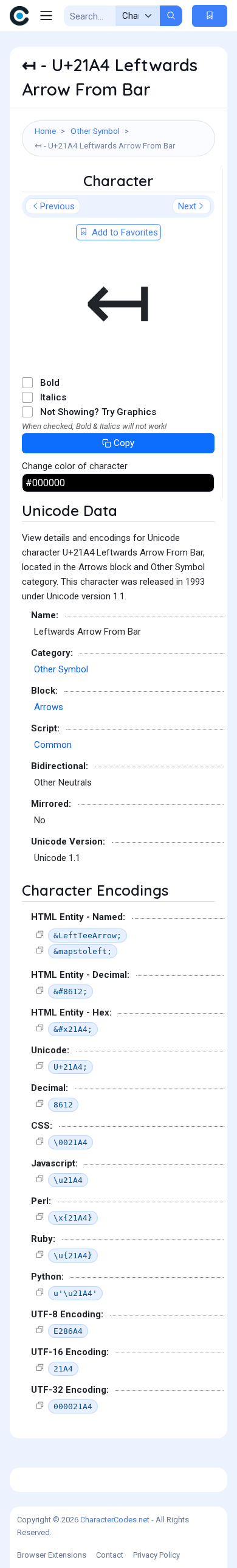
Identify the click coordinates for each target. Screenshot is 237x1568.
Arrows (48, 707)
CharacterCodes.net (114, 1519)
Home (45, 131)
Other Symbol (95, 131)
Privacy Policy (156, 1554)
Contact (109, 1554)
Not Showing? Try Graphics (98, 411)
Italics (53, 397)
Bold (50, 382)
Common (53, 744)
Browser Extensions (51, 1554)
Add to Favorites (123, 232)
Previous (57, 206)
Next (187, 206)
